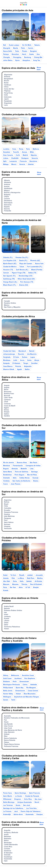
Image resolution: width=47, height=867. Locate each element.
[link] (23, 3)
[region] (23, 27)
